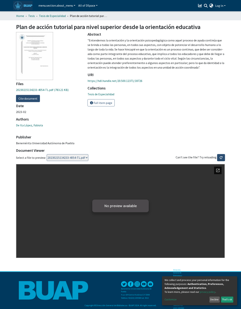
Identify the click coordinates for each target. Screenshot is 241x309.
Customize (171, 299)
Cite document (27, 98)
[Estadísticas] (200, 5)
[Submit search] (205, 5)
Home (20, 16)
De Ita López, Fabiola (29, 125)
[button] (211, 5)
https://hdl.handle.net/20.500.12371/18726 (115, 81)
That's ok (227, 299)
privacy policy (207, 292)
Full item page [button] (102, 103)
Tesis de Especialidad (52, 16)
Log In (219, 6)
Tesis (31, 16)
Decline (214, 299)
